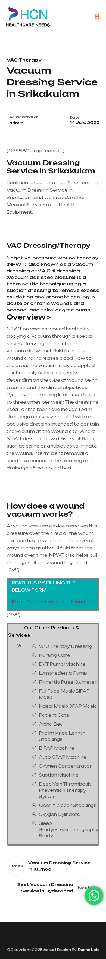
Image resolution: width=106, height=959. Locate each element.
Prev (17, 866)
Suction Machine (59, 775)
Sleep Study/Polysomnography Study (68, 829)
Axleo (48, 950)
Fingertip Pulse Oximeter (68, 682)
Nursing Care (54, 655)
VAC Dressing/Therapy (48, 245)
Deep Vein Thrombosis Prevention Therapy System (65, 790)
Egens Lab (88, 950)
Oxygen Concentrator (65, 766)
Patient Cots (54, 715)
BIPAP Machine (56, 748)
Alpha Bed (51, 724)
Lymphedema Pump (63, 673)
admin (16, 123)
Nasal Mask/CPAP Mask (67, 706)
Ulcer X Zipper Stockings (67, 805)
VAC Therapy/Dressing (65, 646)
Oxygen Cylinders (59, 814)
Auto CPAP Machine (62, 757)
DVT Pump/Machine (62, 664)
